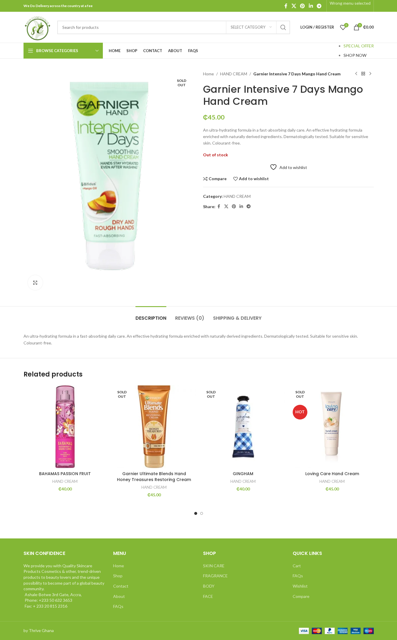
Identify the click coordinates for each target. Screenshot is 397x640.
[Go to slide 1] (195, 513)
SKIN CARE (214, 565)
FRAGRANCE (215, 575)
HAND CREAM (233, 73)
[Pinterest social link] (302, 5)
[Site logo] (37, 26)
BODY (209, 585)
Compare (301, 596)
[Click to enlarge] (35, 282)
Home (208, 73)
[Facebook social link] (285, 5)
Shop (118, 575)
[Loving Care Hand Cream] (332, 426)
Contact (120, 585)
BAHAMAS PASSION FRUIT (65, 474)
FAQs (118, 606)
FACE (208, 596)
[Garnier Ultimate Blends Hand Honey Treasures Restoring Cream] (154, 426)
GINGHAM (243, 474)
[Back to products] (363, 73)
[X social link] (293, 5)
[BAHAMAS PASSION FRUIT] (65, 426)
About (119, 596)
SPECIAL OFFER (359, 45)
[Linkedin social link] (311, 5)
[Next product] (370, 73)
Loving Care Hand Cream (332, 474)
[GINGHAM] (243, 426)
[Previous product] (356, 73)
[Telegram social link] (319, 5)
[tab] (150, 315)
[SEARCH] (283, 27)
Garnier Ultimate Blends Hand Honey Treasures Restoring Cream (154, 477)
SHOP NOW (355, 55)
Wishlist (300, 585)
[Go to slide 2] (201, 513)
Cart (297, 565)
